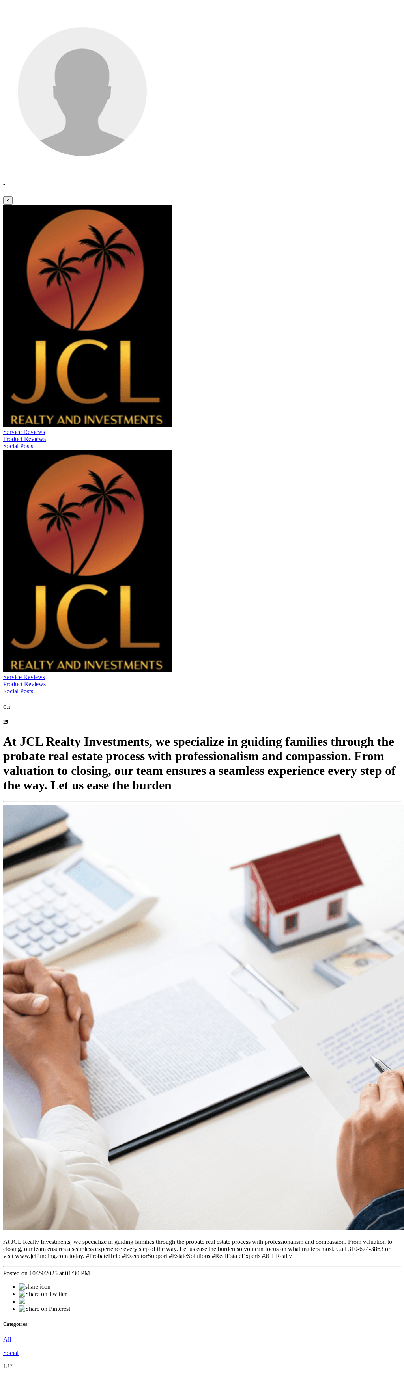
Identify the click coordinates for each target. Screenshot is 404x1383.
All (7, 1339)
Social (11, 1352)
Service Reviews (24, 431)
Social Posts (18, 446)
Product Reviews (24, 439)
